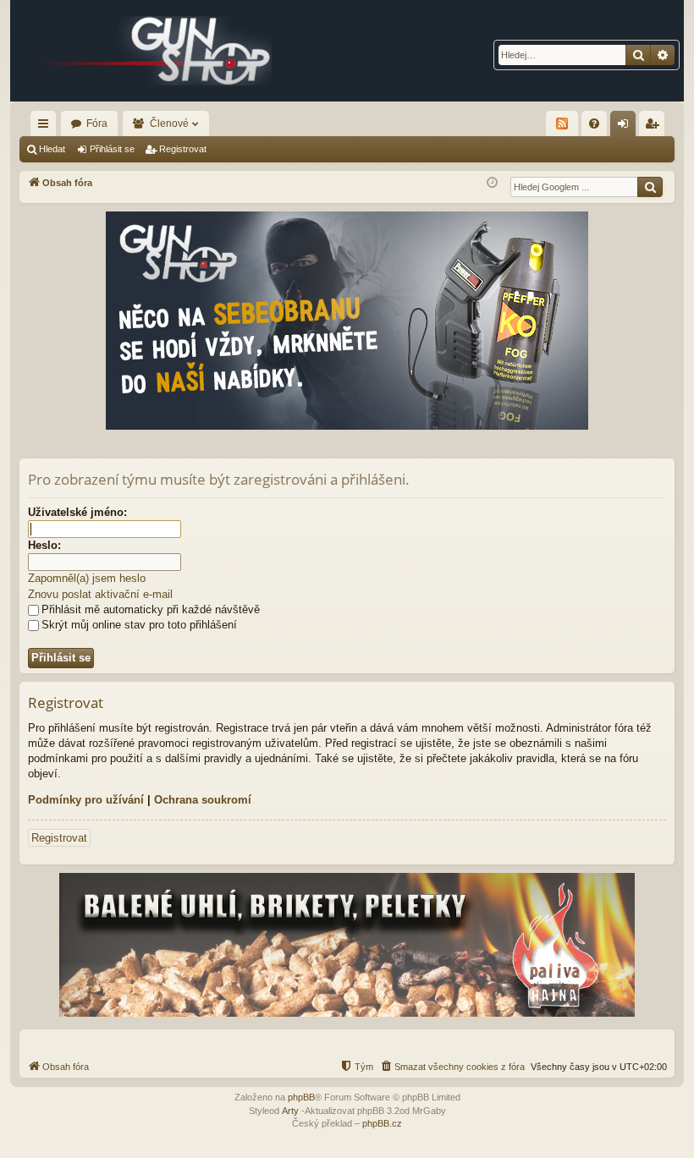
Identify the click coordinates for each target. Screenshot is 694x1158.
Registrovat (183, 149)
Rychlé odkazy (46, 127)
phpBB (301, 1097)
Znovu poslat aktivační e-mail (100, 594)
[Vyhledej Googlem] (650, 187)
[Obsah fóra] (154, 51)
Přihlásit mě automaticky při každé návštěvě (150, 609)
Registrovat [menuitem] (655, 127)
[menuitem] (594, 123)
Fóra (96, 123)
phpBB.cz (382, 1123)
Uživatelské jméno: (77, 512)
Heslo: (44, 545)
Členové (169, 123)
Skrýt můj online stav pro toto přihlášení (139, 624)
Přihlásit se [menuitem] (626, 127)
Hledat (52, 149)
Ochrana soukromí (202, 799)
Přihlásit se (112, 149)
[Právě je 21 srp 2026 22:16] (492, 183)
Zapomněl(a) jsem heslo (87, 578)
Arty (290, 1111)
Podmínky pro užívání (86, 799)
